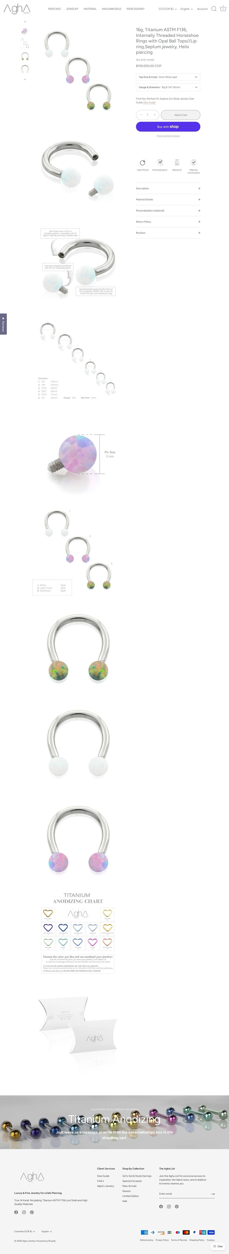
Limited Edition (130, 1196)
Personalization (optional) (150, 210)
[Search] (214, 9)
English (185, 9)
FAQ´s (100, 1181)
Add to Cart (180, 115)
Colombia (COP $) (23, 1231)
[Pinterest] (32, 1212)
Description (142, 188)
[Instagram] (24, 1212)
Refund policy (146, 1240)
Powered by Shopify (46, 1241)
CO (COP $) (166, 9)
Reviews (140, 232)
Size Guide (149, 102)
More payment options (168, 135)
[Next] (25, 79)
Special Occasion (132, 1181)
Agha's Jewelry (105, 1186)
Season (126, 1191)
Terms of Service (179, 1240)
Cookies (211, 1240)
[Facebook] (16, 1212)
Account (202, 9)
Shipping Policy (196, 1240)
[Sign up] (213, 1194)
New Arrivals (129, 1186)
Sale (124, 1201)
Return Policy (143, 221)
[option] (25, 31)
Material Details (144, 199)
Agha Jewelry (28, 1241)
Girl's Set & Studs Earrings (137, 1176)
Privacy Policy (162, 1240)
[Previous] (25, 22)
